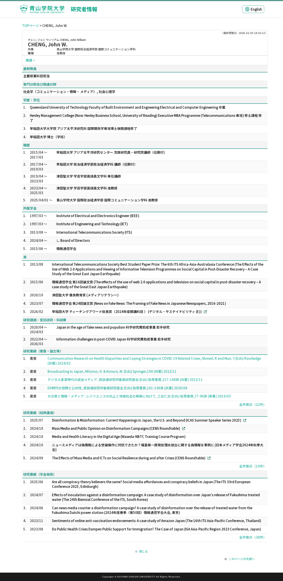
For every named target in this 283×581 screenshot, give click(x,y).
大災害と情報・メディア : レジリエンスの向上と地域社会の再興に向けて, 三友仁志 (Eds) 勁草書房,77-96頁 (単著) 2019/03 (139, 396)
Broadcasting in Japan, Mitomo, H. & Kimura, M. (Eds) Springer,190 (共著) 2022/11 (112, 371)
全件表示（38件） (252, 537)
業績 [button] (29, 60)
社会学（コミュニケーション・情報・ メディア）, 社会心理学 (69, 91)
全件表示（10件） (252, 466)
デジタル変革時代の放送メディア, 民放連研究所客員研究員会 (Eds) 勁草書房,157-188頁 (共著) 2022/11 (125, 379)
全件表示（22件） (252, 404)
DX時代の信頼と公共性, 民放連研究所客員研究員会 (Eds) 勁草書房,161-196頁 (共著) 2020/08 (117, 388)
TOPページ (30, 25)
